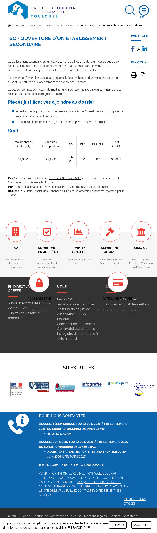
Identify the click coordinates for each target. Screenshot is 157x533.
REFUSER (118, 524)
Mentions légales (95, 516)
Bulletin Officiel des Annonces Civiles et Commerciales (58, 191)
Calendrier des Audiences (76, 324)
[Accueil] (9, 25)
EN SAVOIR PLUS (79, 527)
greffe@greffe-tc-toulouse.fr (78, 464)
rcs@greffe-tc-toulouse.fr (99, 482)
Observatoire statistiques (76, 329)
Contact (115, 516)
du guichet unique (51, 94)
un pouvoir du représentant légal (37, 122)
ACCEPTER (141, 524)
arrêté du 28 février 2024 (65, 178)
